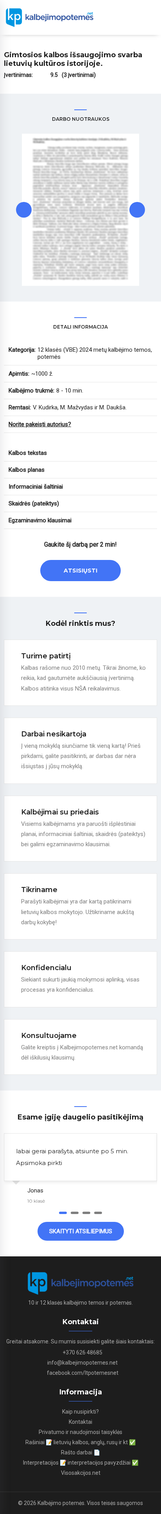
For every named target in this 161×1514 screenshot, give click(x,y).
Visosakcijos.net (80, 1473)
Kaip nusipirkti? (80, 1412)
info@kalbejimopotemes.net (82, 1363)
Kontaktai (80, 1422)
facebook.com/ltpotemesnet (82, 1373)
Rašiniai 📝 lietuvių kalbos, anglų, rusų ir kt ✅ (80, 1442)
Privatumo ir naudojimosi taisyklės (80, 1432)
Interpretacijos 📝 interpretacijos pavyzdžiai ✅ (80, 1462)
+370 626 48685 (82, 1352)
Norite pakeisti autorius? (40, 424)
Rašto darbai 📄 (80, 1452)
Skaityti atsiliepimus (80, 1231)
